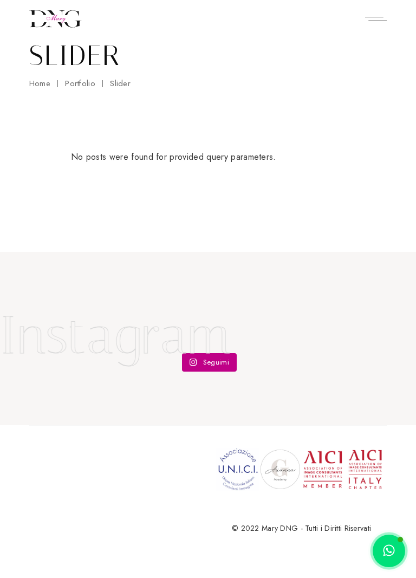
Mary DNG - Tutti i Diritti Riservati (316, 528)
